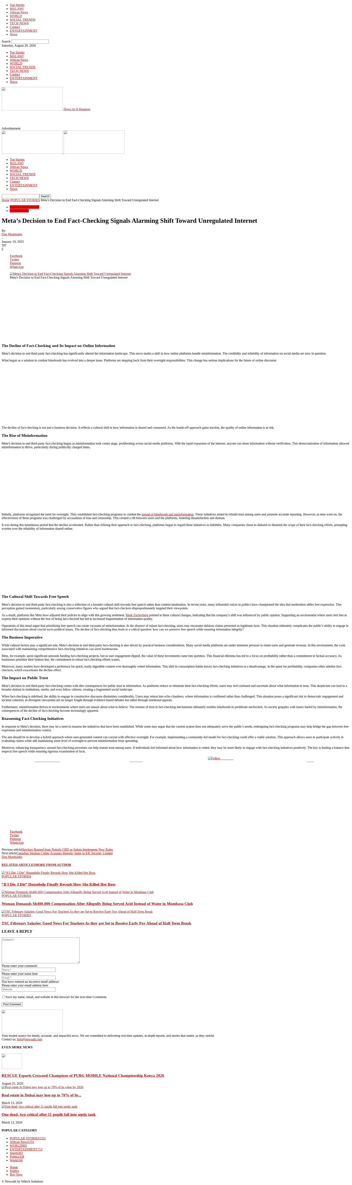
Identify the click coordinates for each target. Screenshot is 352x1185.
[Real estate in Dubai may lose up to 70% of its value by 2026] (42, 1087)
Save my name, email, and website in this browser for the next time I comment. (56, 997)
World (16, 1160)
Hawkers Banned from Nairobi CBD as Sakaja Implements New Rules (67, 849)
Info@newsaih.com (29, 1039)
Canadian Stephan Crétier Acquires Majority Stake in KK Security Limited (64, 853)
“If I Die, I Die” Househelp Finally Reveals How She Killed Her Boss (58, 884)
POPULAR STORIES (25, 200)
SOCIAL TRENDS (22, 19)
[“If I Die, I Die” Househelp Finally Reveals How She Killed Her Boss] (48, 872)
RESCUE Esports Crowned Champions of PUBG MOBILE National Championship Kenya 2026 (83, 1075)
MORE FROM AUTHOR (53, 865)
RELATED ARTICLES (18, 865)
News (13, 34)
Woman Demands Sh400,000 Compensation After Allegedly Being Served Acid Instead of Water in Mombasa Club (97, 904)
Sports (16, 1153)
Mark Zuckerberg (137, 615)
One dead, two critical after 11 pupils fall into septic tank (49, 1114)
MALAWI (16, 8)
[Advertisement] (95, 120)
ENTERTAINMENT (23, 30)
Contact (15, 27)
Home (6, 200)
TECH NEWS (19, 23)
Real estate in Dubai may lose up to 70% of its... (41, 1095)
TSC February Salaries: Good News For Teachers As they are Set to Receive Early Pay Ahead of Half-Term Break (96, 923)
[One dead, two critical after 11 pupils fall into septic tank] (39, 1106)
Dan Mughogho (12, 234)
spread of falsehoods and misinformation (168, 514)
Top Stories (17, 5)
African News (19, 12)
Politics (17, 1156)
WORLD (16, 16)
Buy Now (16, 1174)
